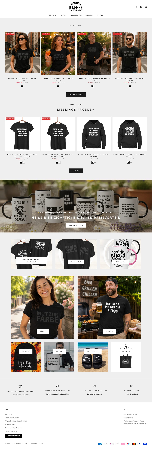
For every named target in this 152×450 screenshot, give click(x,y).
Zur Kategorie (76, 94)
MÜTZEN (25, 351)
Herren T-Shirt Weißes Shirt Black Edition (94, 79)
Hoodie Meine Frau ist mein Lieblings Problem (129, 155)
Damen (43, 331)
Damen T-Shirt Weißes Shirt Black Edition (58, 79)
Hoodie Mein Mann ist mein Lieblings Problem (94, 155)
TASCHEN (126, 351)
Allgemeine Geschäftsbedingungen (16, 421)
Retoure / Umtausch (130, 414)
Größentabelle (128, 418)
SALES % (89, 15)
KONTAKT (100, 15)
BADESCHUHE (93, 351)
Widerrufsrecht (10, 424)
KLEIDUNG (52, 15)
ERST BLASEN (120, 262)
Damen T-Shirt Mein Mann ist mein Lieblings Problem (22, 155)
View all (76, 171)
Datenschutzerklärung (12, 418)
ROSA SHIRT (76, 262)
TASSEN (63, 15)
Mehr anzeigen (76, 225)
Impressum (8, 414)
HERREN (109, 331)
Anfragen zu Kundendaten (13, 428)
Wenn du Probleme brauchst (32, 261)
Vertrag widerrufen (13, 436)
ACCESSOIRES (76, 15)
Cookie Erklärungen (11, 431)
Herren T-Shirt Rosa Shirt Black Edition (129, 79)
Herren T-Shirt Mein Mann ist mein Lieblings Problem (58, 155)
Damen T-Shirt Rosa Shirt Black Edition (22, 79)
